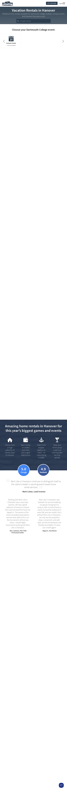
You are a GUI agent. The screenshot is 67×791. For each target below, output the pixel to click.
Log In (61, 3)
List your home (51, 3)
